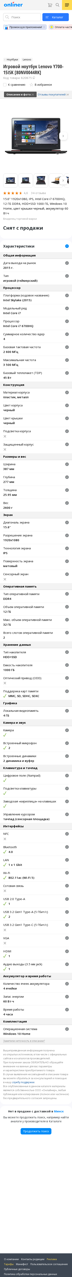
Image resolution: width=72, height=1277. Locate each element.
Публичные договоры (17, 1269)
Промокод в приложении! (26, 27)
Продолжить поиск (36, 1131)
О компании (11, 1259)
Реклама (52, 1259)
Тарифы (9, 1264)
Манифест (22, 1264)
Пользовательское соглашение (49, 1264)
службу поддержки (23, 1082)
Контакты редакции (32, 1259)
